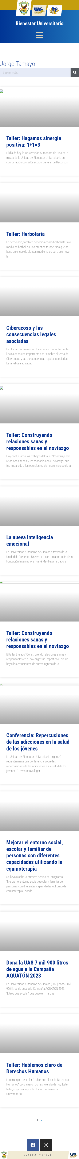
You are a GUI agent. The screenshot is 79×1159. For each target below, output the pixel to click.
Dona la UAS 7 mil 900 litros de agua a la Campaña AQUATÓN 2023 (37, 969)
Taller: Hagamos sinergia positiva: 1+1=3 (33, 141)
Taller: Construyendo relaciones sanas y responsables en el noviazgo (37, 441)
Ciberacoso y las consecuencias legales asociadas (31, 334)
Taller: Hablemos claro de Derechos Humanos (34, 1068)
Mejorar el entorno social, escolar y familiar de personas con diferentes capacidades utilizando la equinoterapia (34, 855)
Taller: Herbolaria (25, 234)
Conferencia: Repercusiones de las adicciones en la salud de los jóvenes (38, 742)
